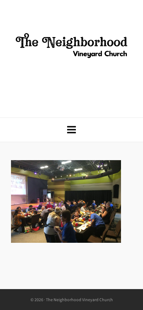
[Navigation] (71, 130)
